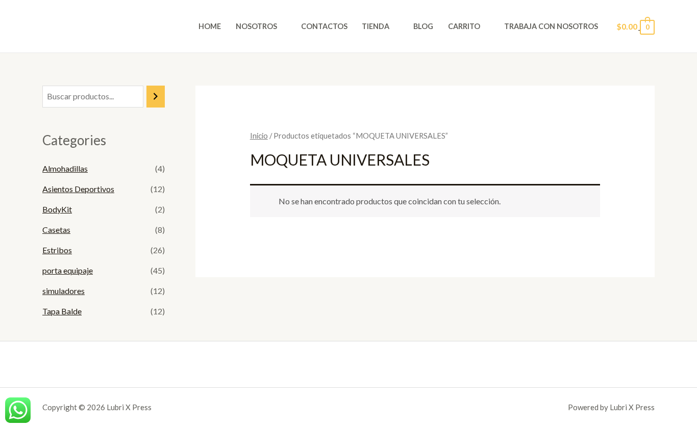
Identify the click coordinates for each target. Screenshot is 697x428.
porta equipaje (67, 270)
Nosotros (256, 26)
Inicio (259, 135)
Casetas (56, 229)
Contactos (324, 26)
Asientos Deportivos (78, 189)
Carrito (464, 26)
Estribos (57, 250)
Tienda (375, 26)
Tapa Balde (62, 311)
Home (209, 26)
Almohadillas (65, 168)
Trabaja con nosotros (551, 26)
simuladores (63, 291)
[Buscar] (155, 97)
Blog (423, 26)
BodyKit (57, 209)
